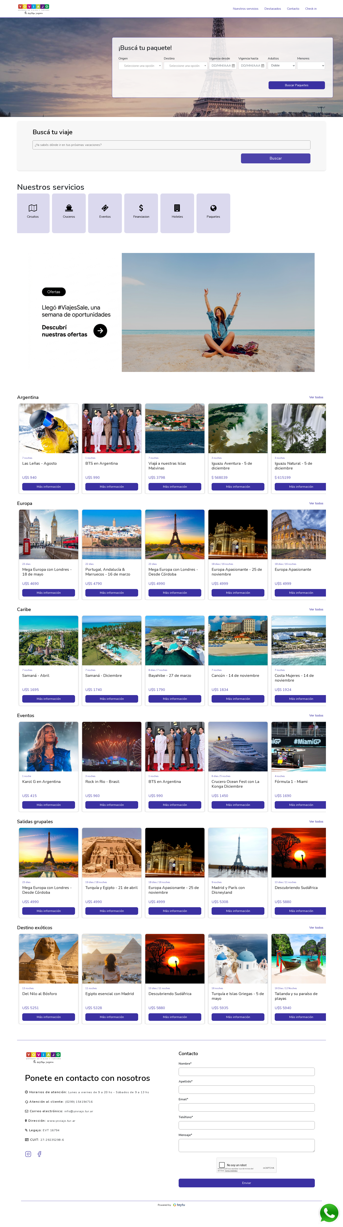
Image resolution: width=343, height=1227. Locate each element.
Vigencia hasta (248, 58)
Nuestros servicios (245, 9)
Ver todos (316, 397)
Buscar (276, 158)
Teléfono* (186, 1117)
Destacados (272, 9)
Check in (311, 9)
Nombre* (185, 1063)
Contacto (293, 9)
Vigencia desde (219, 58)
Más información (49, 487)
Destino (169, 58)
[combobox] (140, 66)
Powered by (164, 1205)
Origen (123, 58)
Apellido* (186, 1081)
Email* (183, 1099)
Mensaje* (185, 1135)
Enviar (246, 1183)
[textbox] (140, 66)
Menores (303, 58)
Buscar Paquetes (296, 85)
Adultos (273, 58)
